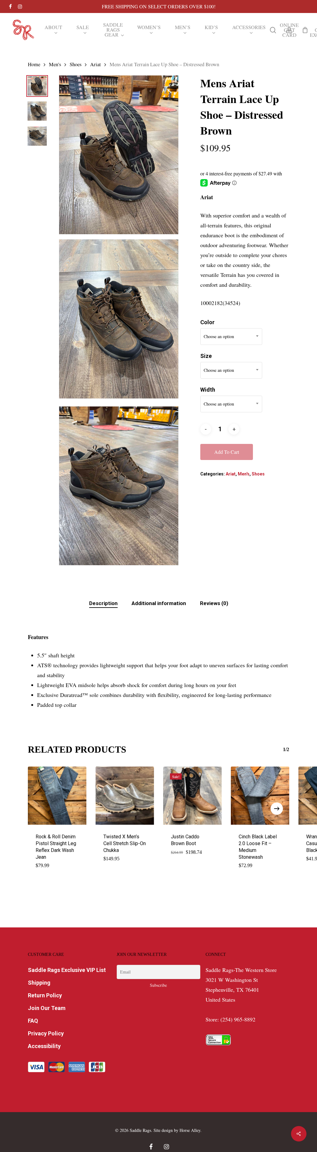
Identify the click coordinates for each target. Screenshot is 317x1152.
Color (207, 322)
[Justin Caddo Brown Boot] (192, 796)
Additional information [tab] (159, 603)
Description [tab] (103, 603)
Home (34, 64)
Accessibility (44, 1046)
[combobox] (231, 336)
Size (206, 356)
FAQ (33, 1020)
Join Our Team (47, 1008)
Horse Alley (190, 1130)
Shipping (39, 982)
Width (207, 389)
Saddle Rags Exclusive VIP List (67, 970)
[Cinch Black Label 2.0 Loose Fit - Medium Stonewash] (260, 796)
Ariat (95, 64)
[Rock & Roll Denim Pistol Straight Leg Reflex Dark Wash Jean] (57, 796)
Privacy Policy (46, 1033)
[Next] (277, 808)
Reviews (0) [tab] (214, 603)
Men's (55, 64)
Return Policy (45, 995)
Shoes (75, 64)
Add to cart (226, 452)
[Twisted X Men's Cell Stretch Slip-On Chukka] (125, 796)
